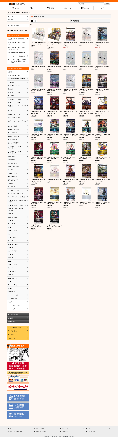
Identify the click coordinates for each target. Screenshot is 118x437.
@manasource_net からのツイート (17, 30)
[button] (102, 8)
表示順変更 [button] (76, 21)
